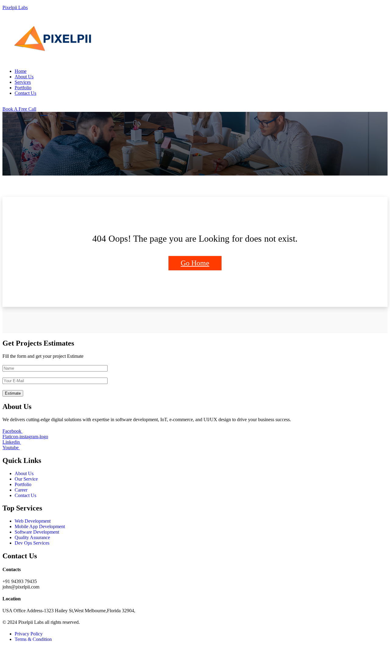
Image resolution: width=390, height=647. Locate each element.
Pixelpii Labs (15, 7)
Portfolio (23, 87)
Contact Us (25, 93)
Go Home (195, 263)
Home (21, 71)
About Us (24, 76)
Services (23, 82)
